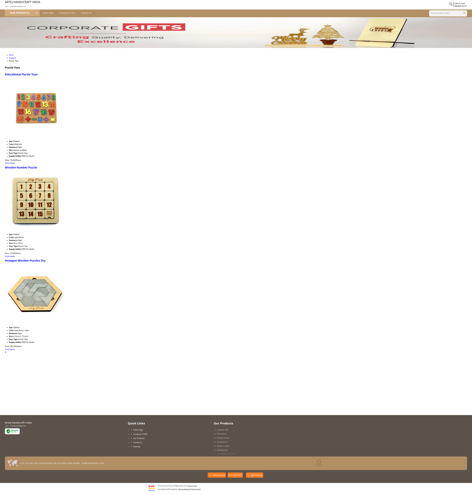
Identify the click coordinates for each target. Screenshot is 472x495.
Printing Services (223, 438)
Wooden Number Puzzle (21, 167)
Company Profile (67, 13)
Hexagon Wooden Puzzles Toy (25, 260)
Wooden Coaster (223, 446)
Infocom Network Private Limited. (189, 489)
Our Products (20, 12)
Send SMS (237, 475)
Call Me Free (256, 475)
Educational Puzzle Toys (21, 74)
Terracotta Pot (222, 442)
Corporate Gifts (223, 430)
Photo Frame (222, 434)
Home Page (48, 13)
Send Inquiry (10, 163)
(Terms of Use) (192, 486)
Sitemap (136, 446)
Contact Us (86, 13)
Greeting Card (222, 450)
